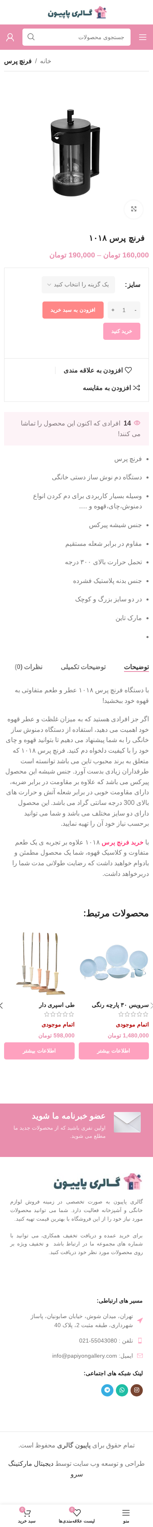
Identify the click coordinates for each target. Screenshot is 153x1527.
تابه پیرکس (40, 1409)
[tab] (136, 666)
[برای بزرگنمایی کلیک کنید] (133, 209)
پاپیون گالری (74, 1445)
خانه (45, 61)
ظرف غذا (114, 1409)
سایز (134, 284)
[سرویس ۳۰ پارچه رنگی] (114, 963)
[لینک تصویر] (97, 1180)
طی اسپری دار (57, 1005)
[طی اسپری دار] (39, 963)
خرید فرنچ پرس (123, 842)
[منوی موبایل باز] (143, 37)
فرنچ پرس (18, 61)
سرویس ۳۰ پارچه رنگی (120, 1005)
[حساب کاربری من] (10, 37)
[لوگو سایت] (76, 11)
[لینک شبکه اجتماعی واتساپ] (122, 1390)
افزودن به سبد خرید (73, 310)
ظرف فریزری (78, 1409)
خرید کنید (121, 331)
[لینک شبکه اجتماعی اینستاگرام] (137, 1390)
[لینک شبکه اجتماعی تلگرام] (107, 1390)
